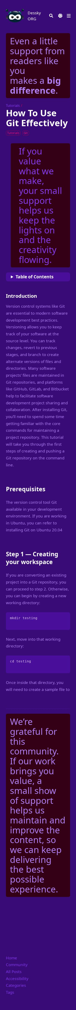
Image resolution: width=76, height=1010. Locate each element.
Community (17, 964)
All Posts (14, 971)
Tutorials (13, 105)
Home (11, 957)
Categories (16, 985)
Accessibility (17, 978)
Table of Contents (34, 277)
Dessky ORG (34, 15)
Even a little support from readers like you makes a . (37, 65)
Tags (10, 992)
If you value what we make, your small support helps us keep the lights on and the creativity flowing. (40, 205)
